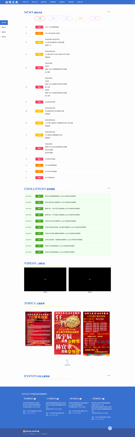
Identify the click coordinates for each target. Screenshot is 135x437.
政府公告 (80, 2)
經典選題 (53, 2)
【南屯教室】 (74, 398)
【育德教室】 (97, 398)
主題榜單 (62, 2)
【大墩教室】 (51, 398)
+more (109, 11)
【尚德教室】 (28, 398)
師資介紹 (35, 2)
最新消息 (44, 2)
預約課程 (71, 2)
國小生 (4, 27)
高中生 (4, 37)
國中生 (4, 32)
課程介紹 (26, 2)
